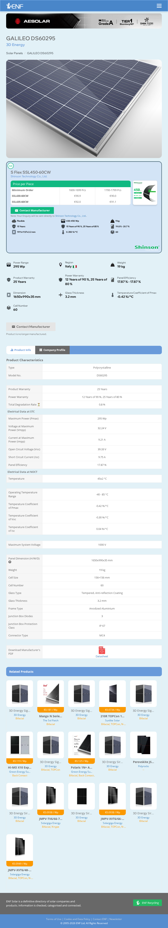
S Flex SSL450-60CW (31, 172)
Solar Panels (14, 53)
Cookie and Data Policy (77, 919)
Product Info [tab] (22, 350)
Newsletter (115, 919)
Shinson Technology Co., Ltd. (29, 176)
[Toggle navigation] (159, 4)
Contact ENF (100, 919)
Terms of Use (53, 919)
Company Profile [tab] (54, 350)
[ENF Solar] (14, 7)
